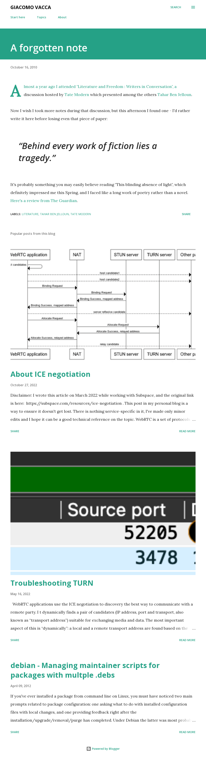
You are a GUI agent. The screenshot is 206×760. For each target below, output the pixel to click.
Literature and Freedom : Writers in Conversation (125, 86)
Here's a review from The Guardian (43, 200)
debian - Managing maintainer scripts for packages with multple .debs (85, 670)
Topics (41, 17)
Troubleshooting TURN (51, 583)
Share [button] (186, 214)
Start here (17, 17)
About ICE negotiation (50, 374)
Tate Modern (77, 94)
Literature (30, 214)
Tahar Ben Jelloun (174, 94)
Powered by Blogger (105, 749)
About (62, 17)
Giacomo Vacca (30, 7)
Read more (187, 431)
